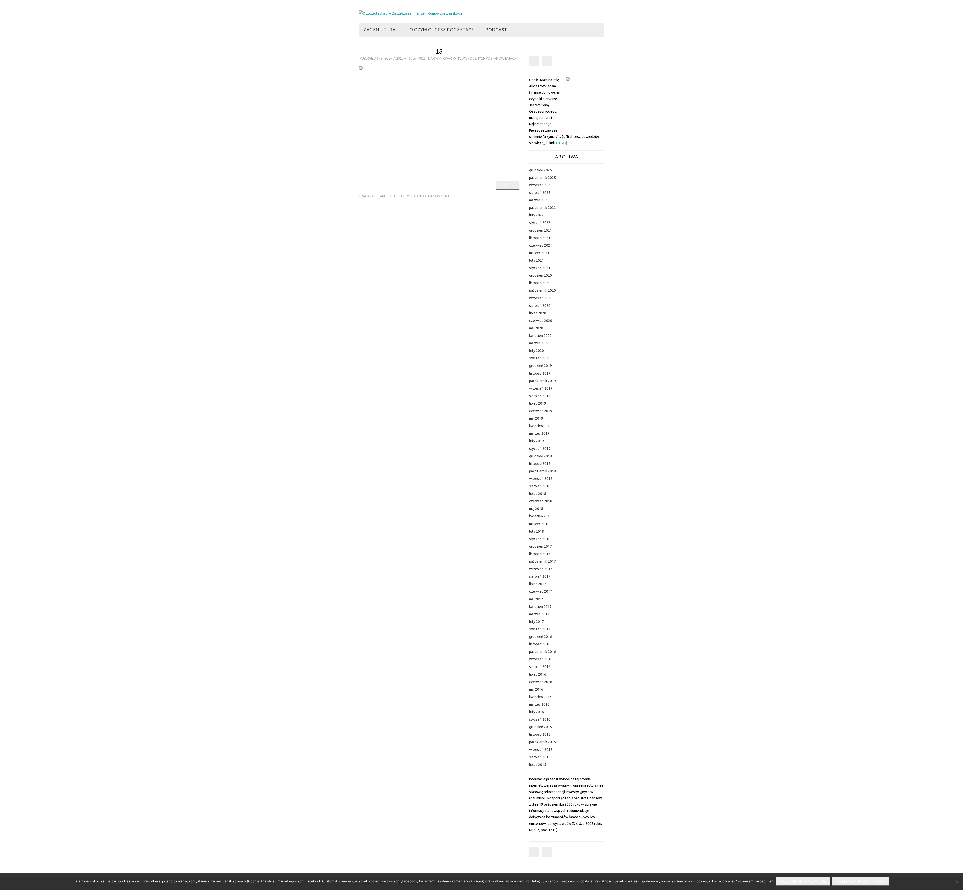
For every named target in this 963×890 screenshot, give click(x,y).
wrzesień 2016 (540, 659)
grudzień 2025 (540, 170)
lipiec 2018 (537, 494)
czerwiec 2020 (540, 321)
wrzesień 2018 (540, 479)
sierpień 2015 (539, 757)
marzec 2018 (539, 524)
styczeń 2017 (539, 629)
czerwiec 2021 (540, 245)
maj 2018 (536, 509)
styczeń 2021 (539, 268)
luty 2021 (536, 260)
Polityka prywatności (860, 881)
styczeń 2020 (539, 358)
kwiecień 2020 (540, 336)
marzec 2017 (539, 614)
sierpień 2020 (539, 306)
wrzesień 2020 (540, 298)
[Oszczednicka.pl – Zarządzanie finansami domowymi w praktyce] (411, 13)
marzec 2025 (539, 200)
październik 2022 (542, 208)
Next (507, 184)
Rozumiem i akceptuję (803, 881)
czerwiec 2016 (540, 682)
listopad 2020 (539, 283)
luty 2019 (536, 441)
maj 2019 (536, 418)
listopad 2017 (539, 554)
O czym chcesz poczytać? (441, 29)
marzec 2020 (539, 343)
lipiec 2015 (537, 765)
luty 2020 (536, 351)
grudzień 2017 (540, 546)
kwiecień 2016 (540, 697)
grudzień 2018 (540, 456)
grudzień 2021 (540, 230)
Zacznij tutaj (381, 29)
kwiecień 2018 (540, 516)
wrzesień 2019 (540, 388)
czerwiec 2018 (540, 501)
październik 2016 (542, 652)
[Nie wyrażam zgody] (956, 881)
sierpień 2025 (539, 193)
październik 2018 (542, 471)
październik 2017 (542, 561)
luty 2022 (536, 215)
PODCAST (496, 29)
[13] (439, 119)
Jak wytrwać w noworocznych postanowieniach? (473, 58)
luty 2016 (536, 712)
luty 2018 (536, 531)
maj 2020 (536, 328)
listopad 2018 (539, 464)
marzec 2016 (539, 704)
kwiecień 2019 (540, 426)
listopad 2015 (539, 734)
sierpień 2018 (539, 486)
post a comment (435, 196)
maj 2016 (536, 689)
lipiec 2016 (537, 674)
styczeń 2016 (539, 719)
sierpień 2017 (539, 576)
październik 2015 (542, 742)
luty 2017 (536, 622)
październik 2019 (542, 381)
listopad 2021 (539, 238)
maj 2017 (536, 599)
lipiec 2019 (537, 403)
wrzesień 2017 (540, 569)
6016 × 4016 (417, 58)
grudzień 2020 (540, 275)
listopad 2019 (539, 373)
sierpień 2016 (539, 667)
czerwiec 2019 (540, 411)
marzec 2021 (539, 253)
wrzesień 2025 (540, 185)
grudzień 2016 (540, 637)
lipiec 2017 (537, 584)
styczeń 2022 (539, 223)
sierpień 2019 (539, 396)
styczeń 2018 (539, 539)
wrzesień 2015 (540, 750)
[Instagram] (547, 61)
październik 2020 (542, 290)
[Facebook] (534, 61)
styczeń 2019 (539, 449)
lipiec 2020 (537, 313)
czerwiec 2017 (540, 591)
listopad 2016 (539, 644)
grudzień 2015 (540, 727)
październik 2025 (542, 178)
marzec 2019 (539, 433)
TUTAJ (560, 143)
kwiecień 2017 (540, 607)
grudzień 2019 (540, 366)
